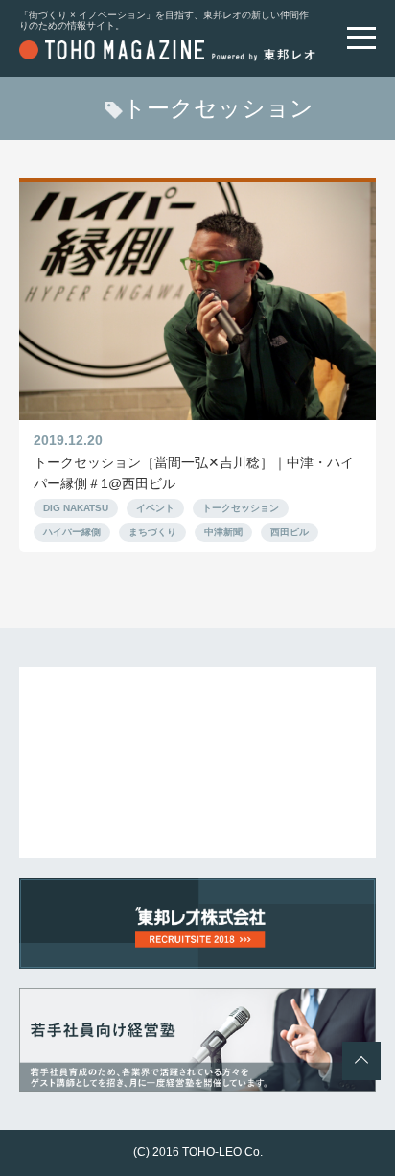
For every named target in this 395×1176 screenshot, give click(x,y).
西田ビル (289, 532)
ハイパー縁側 (72, 532)
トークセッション (240, 508)
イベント (155, 508)
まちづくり (152, 532)
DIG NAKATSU (75, 508)
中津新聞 (223, 532)
